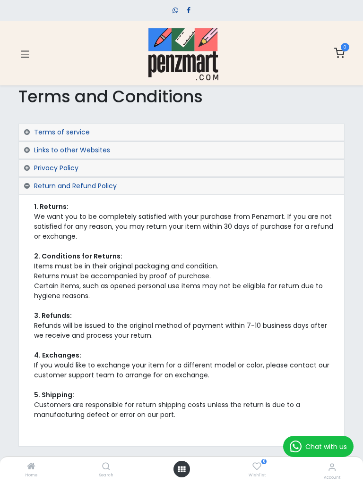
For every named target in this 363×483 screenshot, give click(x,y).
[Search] (106, 467)
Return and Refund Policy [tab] (75, 186)
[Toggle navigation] (25, 53)
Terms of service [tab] (62, 132)
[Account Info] (332, 467)
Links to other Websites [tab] (72, 150)
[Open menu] (181, 469)
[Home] (31, 467)
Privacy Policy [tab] (56, 168)
